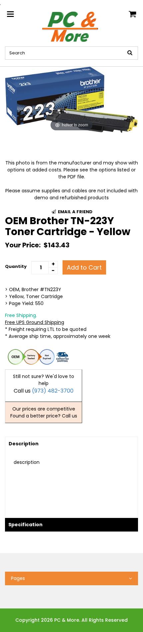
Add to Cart (84, 267)
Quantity (16, 266)
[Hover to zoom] (71, 99)
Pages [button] (18, 578)
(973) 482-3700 (52, 391)
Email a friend (74, 212)
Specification (25, 524)
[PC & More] (71, 26)
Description (24, 443)
